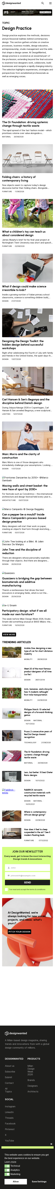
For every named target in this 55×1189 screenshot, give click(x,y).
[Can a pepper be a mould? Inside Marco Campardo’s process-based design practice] (23, 509)
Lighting (6, 414)
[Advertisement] (27, 996)
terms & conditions (37, 889)
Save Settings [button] (39, 1181)
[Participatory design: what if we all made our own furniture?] (9, 605)
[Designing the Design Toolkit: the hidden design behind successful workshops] (27, 335)
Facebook (10, 1123)
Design (5, 301)
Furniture (7, 191)
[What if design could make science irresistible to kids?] (27, 281)
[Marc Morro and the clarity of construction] (27, 448)
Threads (9, 1117)
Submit (8, 1077)
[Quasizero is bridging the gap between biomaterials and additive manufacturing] (8, 573)
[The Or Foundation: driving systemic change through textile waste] (27, 116)
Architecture (9, 500)
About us (9, 1065)
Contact (9, 1083)
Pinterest (10, 1129)
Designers (33, 1085)
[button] (7, 1166)
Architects (33, 1091)
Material (6, 137)
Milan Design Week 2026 (31, 1070)
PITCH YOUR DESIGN (19, 931)
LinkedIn (9, 1112)
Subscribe (10, 1071)
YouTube (9, 1140)
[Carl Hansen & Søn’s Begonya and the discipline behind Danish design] (27, 394)
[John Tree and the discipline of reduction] (27, 544)
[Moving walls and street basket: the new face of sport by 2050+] (27, 480)
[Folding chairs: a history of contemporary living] (27, 171)
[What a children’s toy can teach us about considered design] (27, 226)
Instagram (10, 1106)
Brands (31, 1080)
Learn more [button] (10, 1161)
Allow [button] (16, 1181)
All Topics (8, 1090)
